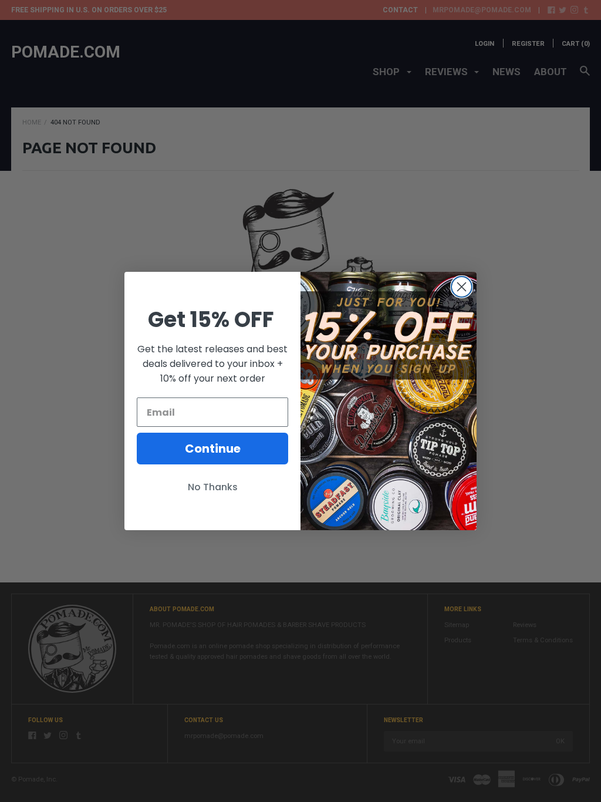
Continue (213, 448)
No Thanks (213, 487)
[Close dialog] (461, 287)
